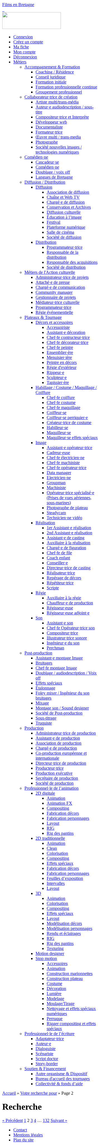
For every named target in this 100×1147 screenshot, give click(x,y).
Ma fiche (21, 47)
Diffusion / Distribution (44, 182)
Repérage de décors (64, 577)
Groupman (56, 482)
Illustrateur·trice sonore (67, 638)
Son (39, 618)
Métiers (19, 62)
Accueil (9, 1093)
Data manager (59, 472)
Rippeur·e (55, 372)
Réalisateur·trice (61, 572)
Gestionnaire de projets (56, 297)
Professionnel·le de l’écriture (49, 1033)
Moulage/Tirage (60, 1003)
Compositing (58, 808)
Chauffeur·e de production (70, 602)
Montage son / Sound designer (62, 708)
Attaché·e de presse (53, 282)
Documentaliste (49, 127)
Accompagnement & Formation (52, 67)
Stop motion (46, 958)
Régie (41, 592)
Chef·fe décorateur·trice (67, 342)
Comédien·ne (36, 157)
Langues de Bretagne (54, 177)
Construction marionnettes (69, 973)
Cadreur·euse (58, 452)
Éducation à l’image (64, 217)
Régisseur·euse (60, 608)
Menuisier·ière (59, 357)
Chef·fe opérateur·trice (66, 467)
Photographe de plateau (67, 507)
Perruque (54, 1018)
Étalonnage (45, 688)
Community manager (54, 292)
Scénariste (44, 1053)
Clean (52, 848)
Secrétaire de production (57, 778)
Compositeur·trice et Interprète (62, 117)
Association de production (58, 743)
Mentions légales (28, 1135)
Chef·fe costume (61, 402)
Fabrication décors (63, 813)
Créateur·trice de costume (69, 422)
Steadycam (56, 512)
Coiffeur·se (56, 412)
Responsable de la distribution (62, 255)
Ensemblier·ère (60, 352)
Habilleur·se (57, 427)
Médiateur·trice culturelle (57, 302)
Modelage (55, 998)
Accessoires (57, 963)
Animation (56, 798)
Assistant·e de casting (65, 537)
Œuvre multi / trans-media (58, 137)
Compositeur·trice (62, 633)
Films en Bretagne (18, 4)
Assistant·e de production (58, 738)
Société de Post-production (59, 713)
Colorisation (57, 853)
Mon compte (24, 52)
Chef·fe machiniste (63, 462)
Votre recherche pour (38, 1093)
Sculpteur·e (57, 377)
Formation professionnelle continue (66, 87)
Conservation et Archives (69, 207)
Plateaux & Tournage (43, 317)
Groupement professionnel (59, 92)
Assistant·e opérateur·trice (69, 447)
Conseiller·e (57, 562)
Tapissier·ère (58, 382)
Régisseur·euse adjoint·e (68, 613)
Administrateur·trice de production (66, 733)
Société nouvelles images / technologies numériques (59, 149)
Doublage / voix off (53, 172)
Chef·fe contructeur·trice (68, 337)
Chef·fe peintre (60, 347)
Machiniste (56, 487)
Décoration (56, 988)
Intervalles (56, 883)
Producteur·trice (50, 768)
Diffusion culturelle (64, 212)
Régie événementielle (54, 312)
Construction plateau (65, 978)
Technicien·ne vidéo (64, 517)
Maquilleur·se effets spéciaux (72, 437)
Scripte (53, 587)
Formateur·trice (49, 132)
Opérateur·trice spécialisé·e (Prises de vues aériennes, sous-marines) (70, 497)
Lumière (54, 993)
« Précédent (12, 1120)
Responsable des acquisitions (72, 262)
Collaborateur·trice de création (51, 97)
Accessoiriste (58, 327)
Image (41, 442)
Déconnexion (25, 57)
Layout (53, 823)
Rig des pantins (60, 833)
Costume (54, 983)
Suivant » (59, 1120)
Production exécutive (54, 773)
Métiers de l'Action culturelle (49, 272)
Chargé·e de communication (60, 287)
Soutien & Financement (45, 1068)
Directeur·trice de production (61, 763)
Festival (53, 222)
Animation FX (59, 803)
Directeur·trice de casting (69, 567)
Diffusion (44, 187)
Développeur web (51, 122)
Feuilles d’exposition (65, 878)
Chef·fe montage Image (56, 668)
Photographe (47, 142)
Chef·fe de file (59, 552)
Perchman (55, 648)
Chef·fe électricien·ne (65, 457)
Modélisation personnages (69, 928)
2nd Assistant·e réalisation (69, 532)
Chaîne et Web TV (63, 197)
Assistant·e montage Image (59, 658)
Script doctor (47, 1058)
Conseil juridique (51, 77)
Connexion (23, 37)
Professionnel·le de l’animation (51, 788)
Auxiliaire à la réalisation (68, 542)
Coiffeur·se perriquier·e (67, 417)
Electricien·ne (59, 477)
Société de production (55, 783)
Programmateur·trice (64, 247)
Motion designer (50, 953)
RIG (50, 828)
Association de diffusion (68, 192)
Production (34, 728)
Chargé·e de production (56, 748)
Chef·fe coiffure (61, 397)
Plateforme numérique (66, 227)
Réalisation (45, 522)
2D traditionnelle (50, 838)
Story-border (47, 1063)
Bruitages (44, 663)
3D (38, 893)
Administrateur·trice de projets (62, 277)
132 (46, 1120)
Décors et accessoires (54, 322)
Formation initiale (51, 82)
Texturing (55, 948)
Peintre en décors (62, 362)
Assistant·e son (60, 623)
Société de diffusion (64, 237)
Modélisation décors (64, 923)
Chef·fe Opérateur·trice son (71, 628)
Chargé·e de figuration (66, 547)
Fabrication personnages (68, 818)
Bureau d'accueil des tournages (63, 1078)
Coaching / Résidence (55, 72)
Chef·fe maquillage (63, 407)
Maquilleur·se (59, 432)
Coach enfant (58, 557)
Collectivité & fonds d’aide (59, 1083)
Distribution (46, 242)
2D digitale (45, 793)
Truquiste (44, 723)
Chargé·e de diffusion (66, 202)
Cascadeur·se (47, 162)
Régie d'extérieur (61, 367)
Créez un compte (28, 42)
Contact (20, 1130)
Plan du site (23, 1140)
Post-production (38, 653)
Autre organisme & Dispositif (61, 1073)
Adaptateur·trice (50, 1038)
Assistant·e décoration (66, 332)
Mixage (42, 703)
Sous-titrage (46, 718)
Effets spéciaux (49, 683)
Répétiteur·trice (60, 582)
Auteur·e (43, 1043)
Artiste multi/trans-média (57, 102)
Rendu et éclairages (64, 933)
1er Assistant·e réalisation (69, 527)
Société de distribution (66, 267)
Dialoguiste (46, 1048)
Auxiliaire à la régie (64, 597)
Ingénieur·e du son (63, 643)
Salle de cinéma (60, 232)
